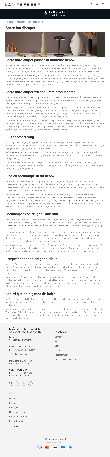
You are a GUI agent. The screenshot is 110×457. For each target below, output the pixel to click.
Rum (57, 341)
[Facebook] (11, 385)
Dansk (15, 426)
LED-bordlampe (19, 152)
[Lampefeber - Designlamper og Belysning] (23, 4)
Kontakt (12, 403)
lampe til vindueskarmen (77, 200)
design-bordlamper (40, 75)
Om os (12, 398)
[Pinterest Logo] (30, 385)
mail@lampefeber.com (24, 350)
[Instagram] (18, 385)
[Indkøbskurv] (97, 4)
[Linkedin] (24, 385)
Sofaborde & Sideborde (65, 359)
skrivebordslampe (56, 197)
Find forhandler (16, 421)
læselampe (63, 225)
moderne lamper (33, 97)
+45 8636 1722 (20, 354)
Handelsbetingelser (17, 412)
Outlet (57, 350)
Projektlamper (61, 355)
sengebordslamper (17, 225)
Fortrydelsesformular (19, 416)
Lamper (58, 337)
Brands (58, 346)
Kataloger (13, 407)
